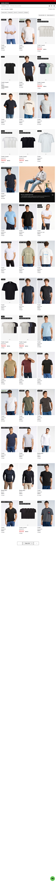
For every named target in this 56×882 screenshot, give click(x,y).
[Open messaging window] (52, 878)
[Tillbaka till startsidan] (3, 5)
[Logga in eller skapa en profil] (49, 6)
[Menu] (54, 5)
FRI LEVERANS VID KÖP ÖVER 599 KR (9, 3)
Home (2, 9)
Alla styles (6, 9)
